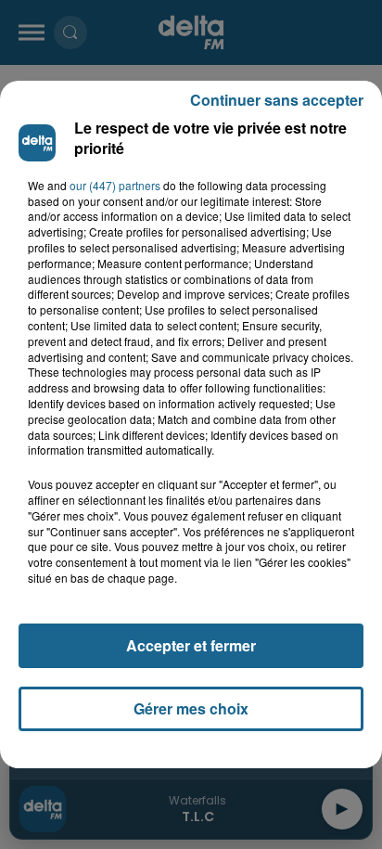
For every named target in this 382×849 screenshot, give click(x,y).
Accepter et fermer (191, 645)
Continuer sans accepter (276, 99)
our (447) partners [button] (115, 185)
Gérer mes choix (191, 708)
